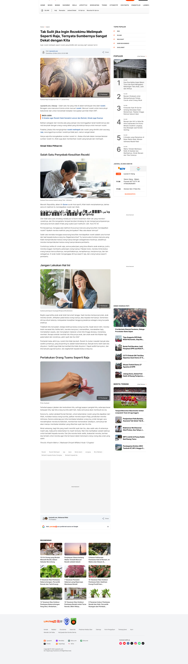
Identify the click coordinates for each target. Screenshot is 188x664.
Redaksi (53, 629)
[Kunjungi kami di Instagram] (135, 643)
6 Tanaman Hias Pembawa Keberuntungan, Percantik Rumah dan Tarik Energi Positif (50, 582)
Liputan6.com (53, 51)
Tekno (104, 5)
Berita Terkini (121, 384)
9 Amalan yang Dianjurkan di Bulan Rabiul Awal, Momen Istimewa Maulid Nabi (134, 139)
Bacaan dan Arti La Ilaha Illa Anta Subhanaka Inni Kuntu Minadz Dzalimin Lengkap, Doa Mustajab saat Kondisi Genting (133, 125)
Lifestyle (83, 5)
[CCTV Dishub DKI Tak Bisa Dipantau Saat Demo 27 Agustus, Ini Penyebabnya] (118, 356)
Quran (65, 204)
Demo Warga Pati (121, 306)
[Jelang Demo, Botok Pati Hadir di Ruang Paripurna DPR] (118, 375)
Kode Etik (72, 629)
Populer (118, 56)
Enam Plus (135, 5)
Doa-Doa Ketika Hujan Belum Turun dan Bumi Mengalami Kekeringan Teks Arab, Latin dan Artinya (134, 85)
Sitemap (98, 629)
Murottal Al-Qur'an (93, 10)
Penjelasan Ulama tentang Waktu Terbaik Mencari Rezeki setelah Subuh (74, 559)
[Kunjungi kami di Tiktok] (143, 643)
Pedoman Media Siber (85, 629)
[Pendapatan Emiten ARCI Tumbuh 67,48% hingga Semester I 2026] (118, 447)
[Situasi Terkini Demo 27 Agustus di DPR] (118, 366)
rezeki (102, 106)
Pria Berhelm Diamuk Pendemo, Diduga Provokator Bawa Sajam (129, 330)
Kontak (46, 629)
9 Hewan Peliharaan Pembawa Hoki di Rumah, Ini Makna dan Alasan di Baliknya (99, 559)
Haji (55, 10)
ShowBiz (66, 5)
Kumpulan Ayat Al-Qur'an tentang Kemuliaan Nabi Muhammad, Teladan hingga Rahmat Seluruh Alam (134, 111)
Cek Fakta (125, 5)
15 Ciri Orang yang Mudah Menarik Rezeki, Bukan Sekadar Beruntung (50, 559)
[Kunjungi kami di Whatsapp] (139, 643)
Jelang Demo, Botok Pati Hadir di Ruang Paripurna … (133, 375)
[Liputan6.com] (43, 52)
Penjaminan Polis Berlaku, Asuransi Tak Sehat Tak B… (133, 420)
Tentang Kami (122, 629)
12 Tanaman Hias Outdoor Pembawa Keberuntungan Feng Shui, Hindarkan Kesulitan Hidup (50, 604)
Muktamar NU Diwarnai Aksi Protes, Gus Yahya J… (133, 429)
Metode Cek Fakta (49, 632)
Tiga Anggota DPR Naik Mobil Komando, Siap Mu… (133, 338)
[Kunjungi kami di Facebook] (128, 643)
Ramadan (62, 10)
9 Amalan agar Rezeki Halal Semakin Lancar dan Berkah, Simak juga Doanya (72, 118)
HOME (42, 5)
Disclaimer (63, 629)
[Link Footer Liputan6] (53, 621)
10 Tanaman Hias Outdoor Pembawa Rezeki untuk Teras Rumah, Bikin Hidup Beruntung (75, 604)
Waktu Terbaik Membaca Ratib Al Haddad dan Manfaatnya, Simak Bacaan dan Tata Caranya (133, 152)
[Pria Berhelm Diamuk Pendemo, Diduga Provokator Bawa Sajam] (130, 317)
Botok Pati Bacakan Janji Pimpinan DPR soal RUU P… (133, 347)
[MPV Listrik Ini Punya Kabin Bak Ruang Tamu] (118, 438)
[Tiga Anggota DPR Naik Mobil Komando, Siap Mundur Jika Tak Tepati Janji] (118, 338)
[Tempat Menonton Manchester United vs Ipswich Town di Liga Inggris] (130, 397)
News (50, 5)
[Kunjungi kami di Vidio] (120, 643)
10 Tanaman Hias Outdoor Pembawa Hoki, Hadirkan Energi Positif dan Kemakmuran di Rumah (98, 582)
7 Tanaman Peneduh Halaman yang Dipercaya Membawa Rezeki (73, 582)
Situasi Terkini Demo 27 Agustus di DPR (132, 366)
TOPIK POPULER (120, 27)
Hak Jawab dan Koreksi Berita (67, 632)
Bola (74, 5)
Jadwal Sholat (71, 10)
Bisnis (57, 5)
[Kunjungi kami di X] (131, 643)
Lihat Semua (141, 56)
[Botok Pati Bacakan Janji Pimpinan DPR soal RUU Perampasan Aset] (118, 347)
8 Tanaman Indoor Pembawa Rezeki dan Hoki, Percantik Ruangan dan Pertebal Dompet (99, 604)
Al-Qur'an (81, 10)
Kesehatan (94, 5)
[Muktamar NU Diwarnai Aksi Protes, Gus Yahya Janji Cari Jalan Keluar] (118, 429)
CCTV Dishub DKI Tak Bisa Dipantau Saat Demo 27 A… (133, 356)
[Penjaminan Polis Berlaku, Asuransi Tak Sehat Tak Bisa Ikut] (118, 419)
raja (41, 132)
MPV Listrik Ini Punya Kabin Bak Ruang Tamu (134, 438)
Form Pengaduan (109, 629)
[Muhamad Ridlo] (46, 518)
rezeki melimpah (73, 130)
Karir (131, 629)
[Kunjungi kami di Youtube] (124, 643)
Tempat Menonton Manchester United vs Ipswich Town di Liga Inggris (129, 412)
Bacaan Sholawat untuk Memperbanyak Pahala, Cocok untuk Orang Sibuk (133, 98)
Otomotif (114, 5)
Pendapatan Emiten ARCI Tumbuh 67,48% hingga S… (134, 447)
